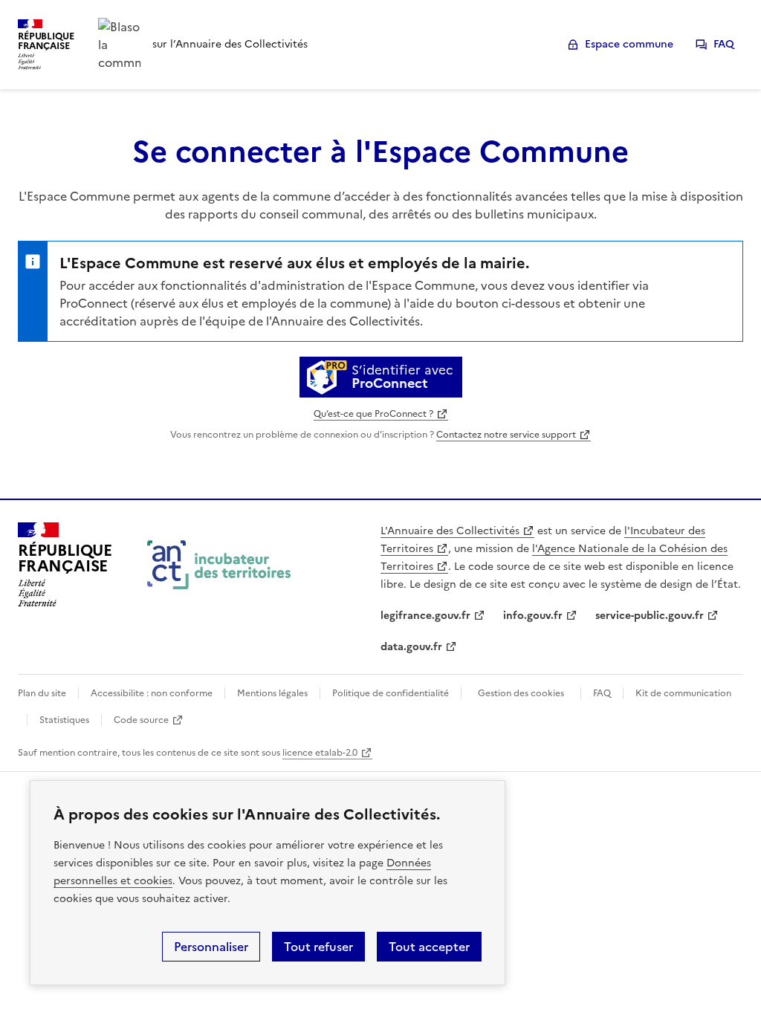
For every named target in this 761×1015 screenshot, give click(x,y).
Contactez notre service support (506, 434)
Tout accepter (429, 947)
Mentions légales (272, 693)
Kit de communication (683, 693)
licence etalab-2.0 (319, 752)
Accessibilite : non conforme (152, 693)
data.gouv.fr (411, 647)
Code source (141, 720)
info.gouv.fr (533, 615)
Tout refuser (318, 947)
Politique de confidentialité (390, 693)
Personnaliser (211, 947)
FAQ (723, 44)
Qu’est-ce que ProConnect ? (373, 414)
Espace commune (629, 44)
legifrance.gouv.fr (425, 615)
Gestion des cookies (521, 693)
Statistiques (64, 720)
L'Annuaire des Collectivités (449, 531)
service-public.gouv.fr (649, 615)
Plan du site (42, 693)
